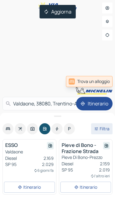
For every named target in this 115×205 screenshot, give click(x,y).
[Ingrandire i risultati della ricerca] (57, 116)
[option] (7, 128)
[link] (97, 81)
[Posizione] (107, 35)
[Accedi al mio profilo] (107, 8)
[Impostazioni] (107, 21)
